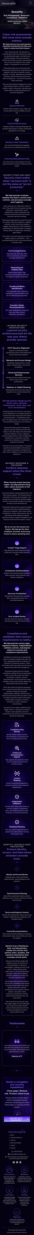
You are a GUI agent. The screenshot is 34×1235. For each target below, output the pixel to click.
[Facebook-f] (14, 1162)
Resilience (24, 1174)
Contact (13, 1148)
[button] (13, 1070)
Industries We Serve (16, 1137)
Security (24, 1195)
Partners (12, 1140)
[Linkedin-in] (20, 1162)
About (12, 1135)
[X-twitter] (17, 1162)
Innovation (9, 1195)
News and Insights (15, 1143)
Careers (12, 1145)
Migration (17, 1217)
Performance (9, 1174)
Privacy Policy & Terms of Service (17, 1232)
